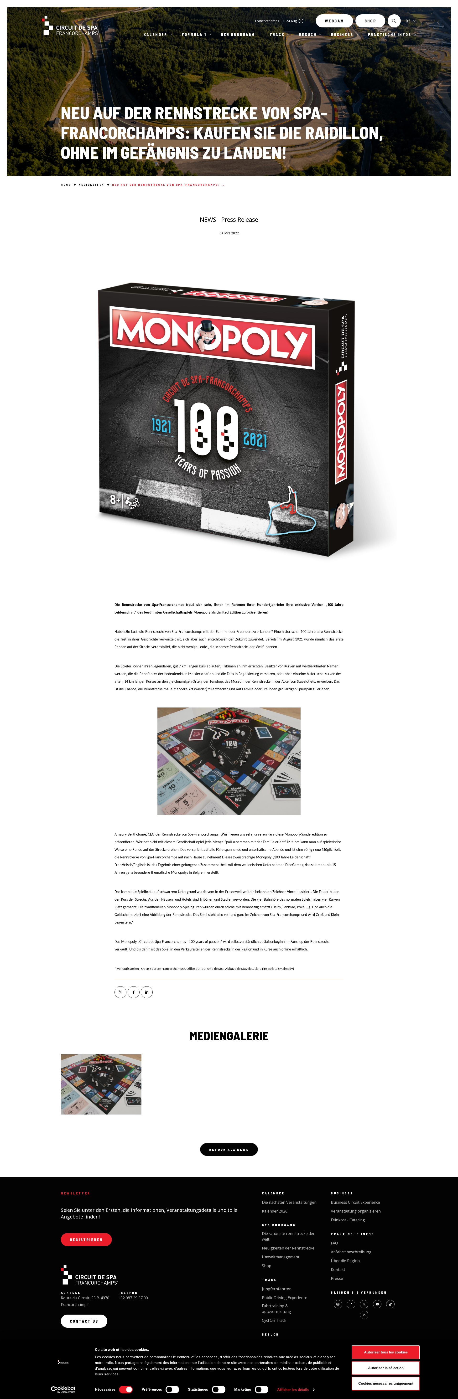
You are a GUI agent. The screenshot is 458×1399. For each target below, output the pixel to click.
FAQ (334, 1243)
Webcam (334, 21)
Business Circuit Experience (355, 1202)
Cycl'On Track (274, 1320)
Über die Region (345, 1260)
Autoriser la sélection (386, 1368)
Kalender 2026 (274, 1211)
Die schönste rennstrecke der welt (288, 1236)
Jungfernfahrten (276, 1288)
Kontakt (338, 1269)
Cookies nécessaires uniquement (385, 1383)
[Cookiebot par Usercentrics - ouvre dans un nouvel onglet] (63, 1389)
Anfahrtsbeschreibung (351, 1251)
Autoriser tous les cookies (386, 1352)
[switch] (172, 1389)
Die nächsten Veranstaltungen (289, 1202)
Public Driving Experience (284, 1297)
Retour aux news (229, 1149)
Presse (337, 1278)
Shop (370, 21)
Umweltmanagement (280, 1257)
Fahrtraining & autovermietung (276, 1308)
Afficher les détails (293, 1390)
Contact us (84, 1321)
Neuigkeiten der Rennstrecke (288, 1248)
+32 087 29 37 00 (133, 1298)
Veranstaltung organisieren (356, 1211)
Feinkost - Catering (348, 1220)
